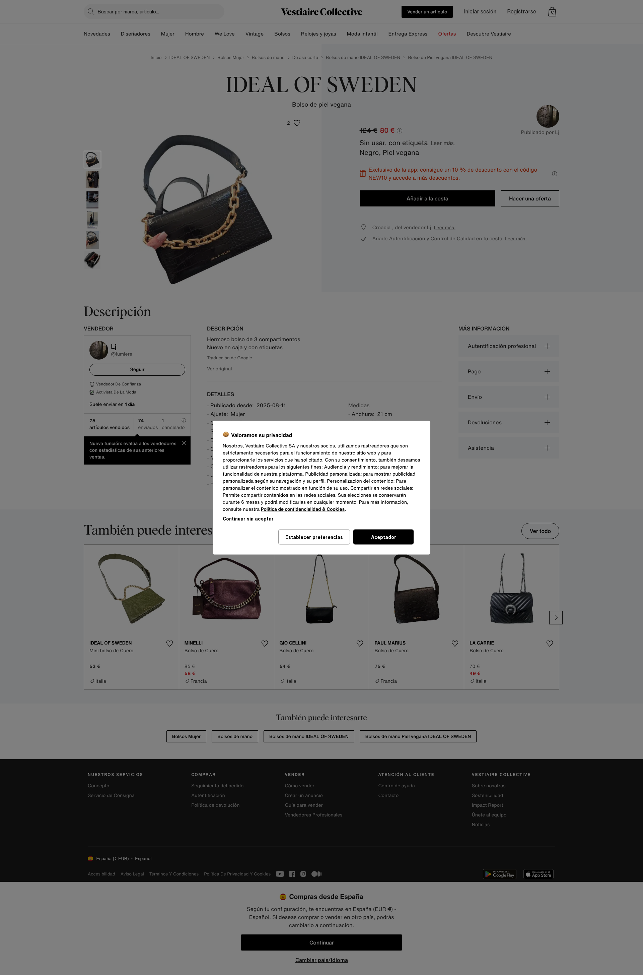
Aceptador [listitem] (383, 536)
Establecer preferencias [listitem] (314, 536)
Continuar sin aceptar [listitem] (248, 518)
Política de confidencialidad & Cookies (303, 508)
